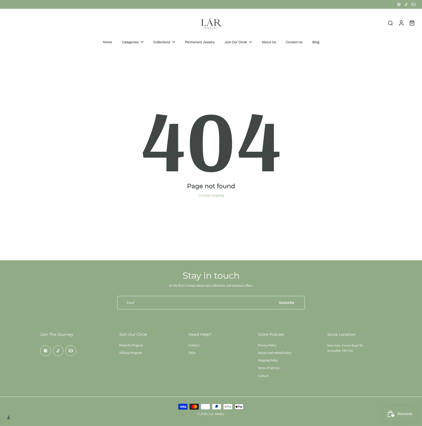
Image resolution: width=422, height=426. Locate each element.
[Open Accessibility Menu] (8, 417)
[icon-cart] (411, 23)
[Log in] (401, 23)
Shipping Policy (268, 360)
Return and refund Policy (274, 352)
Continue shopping (211, 195)
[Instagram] (398, 4)
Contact (194, 345)
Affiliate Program (130, 352)
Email (130, 302)
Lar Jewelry (216, 414)
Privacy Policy (267, 345)
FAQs (192, 352)
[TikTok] (406, 4)
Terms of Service (268, 368)
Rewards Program (131, 345)
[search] (390, 23)
